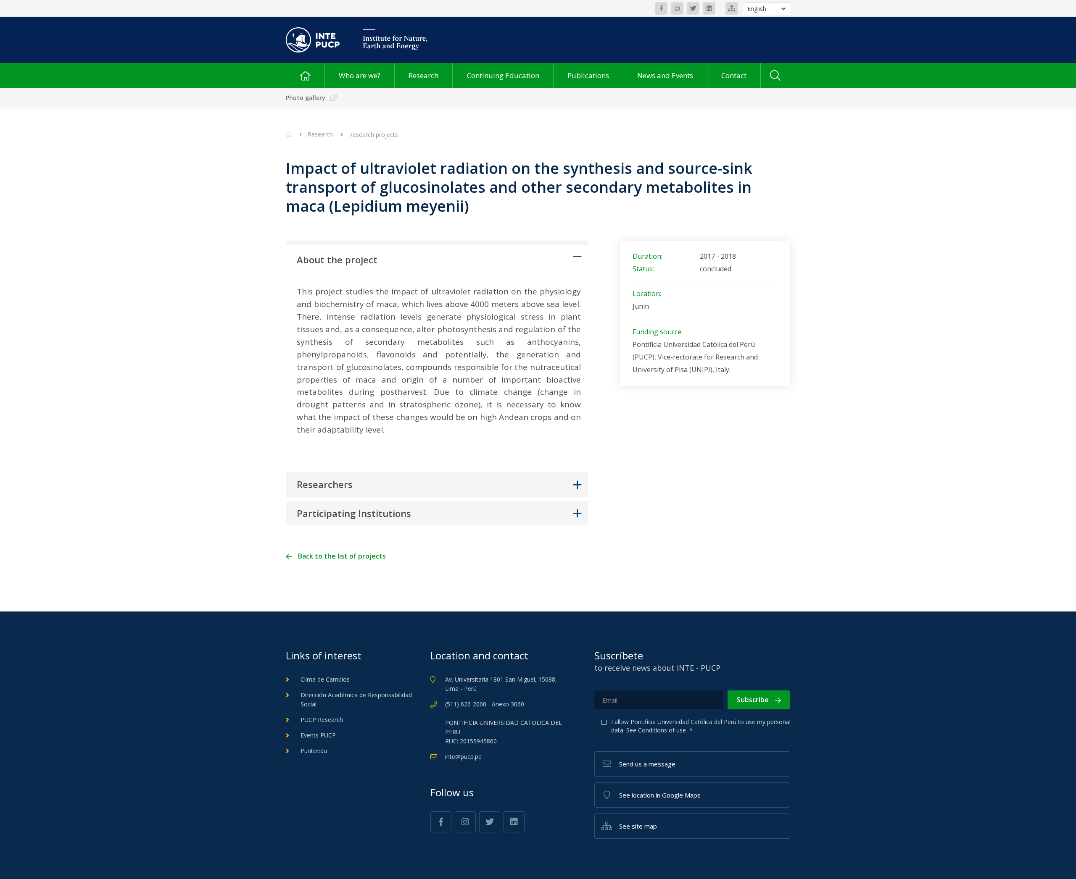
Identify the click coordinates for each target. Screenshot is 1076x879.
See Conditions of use (657, 730)
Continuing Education (503, 75)
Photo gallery (305, 98)
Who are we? (359, 75)
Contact (733, 75)
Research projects (373, 135)
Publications (588, 75)
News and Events (665, 75)
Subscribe (753, 699)
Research (423, 75)
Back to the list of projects (342, 556)
